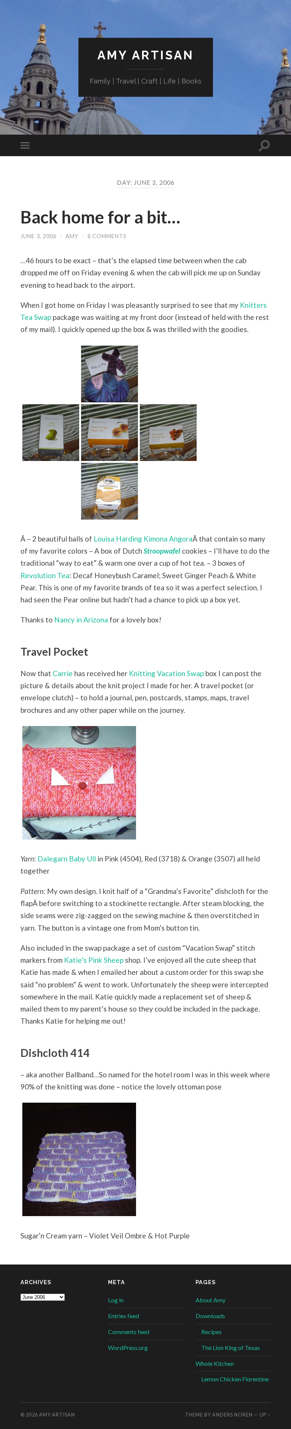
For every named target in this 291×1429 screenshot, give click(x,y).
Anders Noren (232, 1415)
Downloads (210, 1315)
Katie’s (75, 960)
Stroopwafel (162, 550)
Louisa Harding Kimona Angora (143, 538)
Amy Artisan (145, 55)
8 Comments (107, 236)
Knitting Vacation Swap (166, 673)
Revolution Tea (44, 575)
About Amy (210, 1299)
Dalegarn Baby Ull (67, 858)
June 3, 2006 (38, 236)
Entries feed (123, 1315)
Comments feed (128, 1331)
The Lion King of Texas (230, 1347)
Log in (116, 1299)
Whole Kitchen (215, 1363)
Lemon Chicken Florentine (235, 1378)
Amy (72, 236)
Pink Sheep (106, 960)
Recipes (211, 1331)
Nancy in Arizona (81, 619)
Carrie (63, 673)
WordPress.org (128, 1347)
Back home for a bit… (100, 217)
